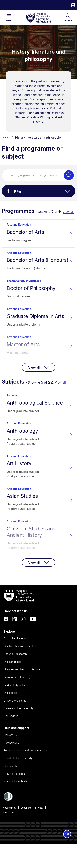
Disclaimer (8, 812)
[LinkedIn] (14, 619)
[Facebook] (6, 619)
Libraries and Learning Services (23, 669)
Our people (10, 692)
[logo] (38, 18)
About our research (15, 653)
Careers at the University (18, 708)
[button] (73, 5)
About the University (16, 638)
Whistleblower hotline (16, 781)
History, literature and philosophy (38, 137)
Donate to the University (18, 758)
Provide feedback (14, 773)
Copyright (26, 807)
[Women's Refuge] (8, 800)
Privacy (39, 807)
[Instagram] (23, 619)
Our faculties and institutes (20, 646)
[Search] (69, 175)
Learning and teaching (17, 677)
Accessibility (9, 807)
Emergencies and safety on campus (25, 750)
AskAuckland (11, 742)
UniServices (11, 716)
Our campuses (12, 661)
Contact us (10, 734)
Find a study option (15, 685)
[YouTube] (33, 619)
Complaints (10, 766)
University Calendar (15, 700)
